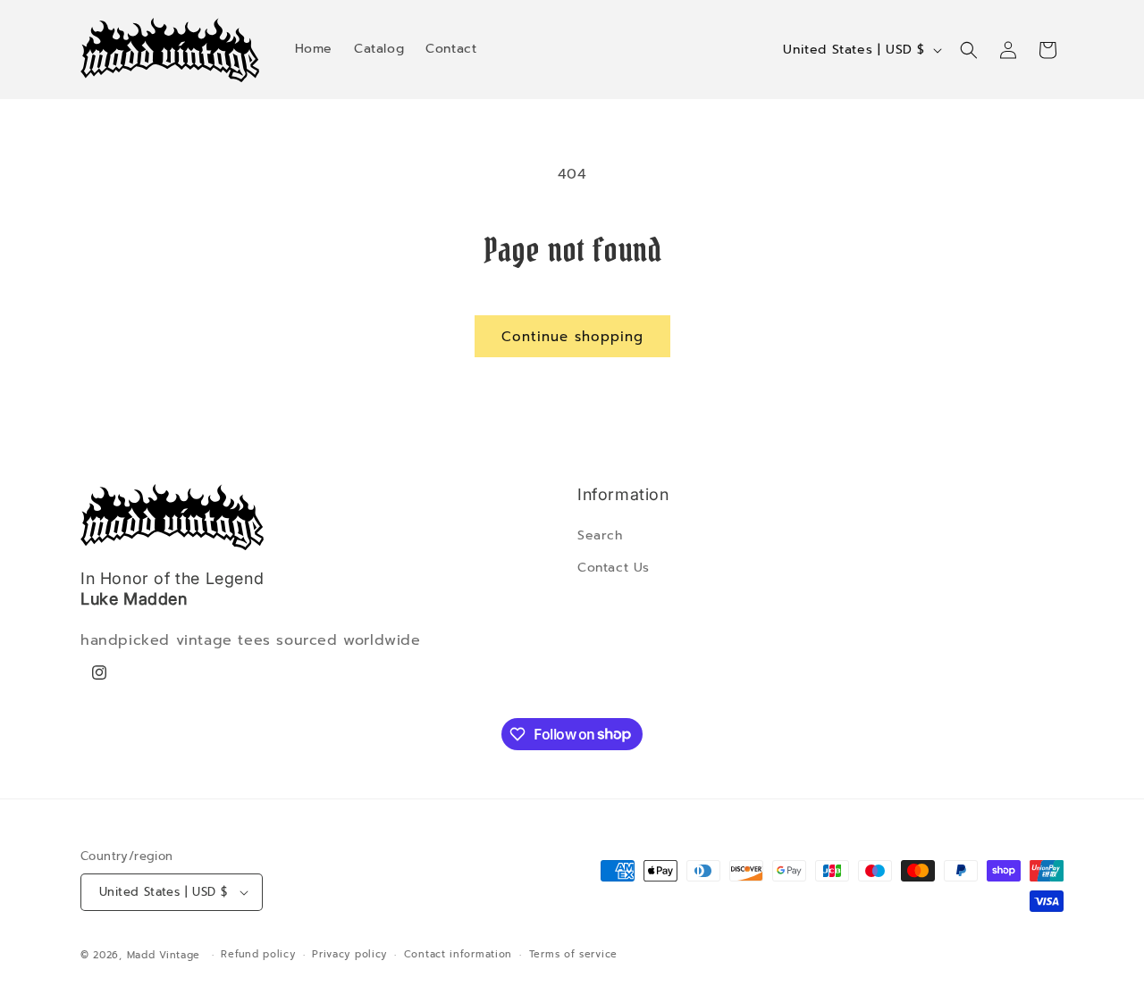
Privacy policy (349, 954)
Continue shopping (572, 337)
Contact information (458, 954)
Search (600, 535)
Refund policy (258, 954)
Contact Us (613, 567)
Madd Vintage (163, 955)
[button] (968, 50)
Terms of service (573, 954)
